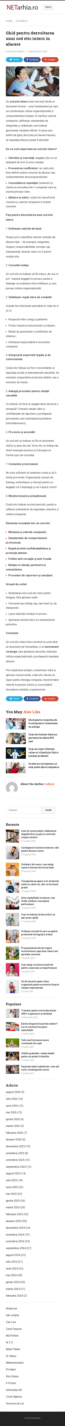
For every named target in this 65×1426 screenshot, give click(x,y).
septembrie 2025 (16, 1166)
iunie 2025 (12, 1187)
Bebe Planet (13, 1349)
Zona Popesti (14, 1329)
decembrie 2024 (15, 1227)
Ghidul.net (11, 1308)
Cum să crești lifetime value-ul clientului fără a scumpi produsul (43, 752)
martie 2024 (13, 1289)
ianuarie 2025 (14, 1221)
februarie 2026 (14, 1132)
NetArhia (36, 1418)
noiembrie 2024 (15, 1234)
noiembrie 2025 (15, 1153)
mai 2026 (11, 1112)
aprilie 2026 (13, 1119)
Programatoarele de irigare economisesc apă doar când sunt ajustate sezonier (39, 951)
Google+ (52, 60)
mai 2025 (11, 1193)
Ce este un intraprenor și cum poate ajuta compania (43, 765)
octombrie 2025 (15, 1159)
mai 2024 (11, 1275)
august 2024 (13, 1255)
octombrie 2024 (15, 1241)
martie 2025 (13, 1207)
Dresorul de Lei (15, 1403)
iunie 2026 (12, 1105)
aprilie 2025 (13, 1200)
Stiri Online (12, 1376)
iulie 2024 (11, 1261)
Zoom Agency (14, 1396)
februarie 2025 (14, 1214)
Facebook (33, 60)
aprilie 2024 (13, 1282)
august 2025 (13, 1173)
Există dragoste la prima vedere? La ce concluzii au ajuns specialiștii (39, 1026)
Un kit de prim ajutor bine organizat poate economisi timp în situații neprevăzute (40, 984)
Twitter (16, 60)
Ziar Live (11, 1322)
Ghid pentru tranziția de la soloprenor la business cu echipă (43, 723)
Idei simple (12, 1315)
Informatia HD (14, 1390)
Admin (21, 51)
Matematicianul (15, 1362)
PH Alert (11, 1369)
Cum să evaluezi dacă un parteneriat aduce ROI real (42, 738)
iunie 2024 (12, 1268)
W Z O (9, 1342)
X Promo (11, 1383)
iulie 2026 (11, 1098)
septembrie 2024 (16, 1248)
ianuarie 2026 (14, 1139)
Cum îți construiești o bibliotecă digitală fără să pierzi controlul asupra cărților (38, 834)
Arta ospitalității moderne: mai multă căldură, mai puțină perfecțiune (38, 901)
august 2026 (13, 1092)
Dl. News (11, 1356)
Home (9, 21)
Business (22, 21)
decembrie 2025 (15, 1146)
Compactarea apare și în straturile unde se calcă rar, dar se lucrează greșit (40, 884)
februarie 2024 (14, 1295)
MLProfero (12, 1335)
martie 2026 (13, 1126)
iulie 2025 (11, 1180)
